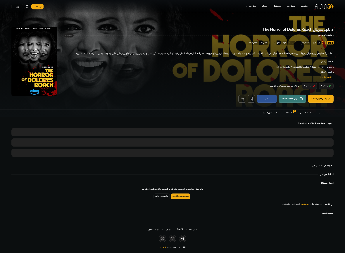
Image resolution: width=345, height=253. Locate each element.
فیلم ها (304, 6)
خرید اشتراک (37, 6)
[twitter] (162, 238)
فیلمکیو (163, 247)
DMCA (180, 229)
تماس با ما (193, 229)
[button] (242, 99)
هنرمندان (277, 6)
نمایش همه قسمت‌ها (290, 99)
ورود (17, 6)
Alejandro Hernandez (300, 67)
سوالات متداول (154, 229)
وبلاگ (264, 6)
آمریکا (323, 72)
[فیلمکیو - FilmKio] (324, 6)
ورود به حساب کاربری (180, 196)
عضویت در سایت (161, 196)
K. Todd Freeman (317, 67)
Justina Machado (283, 67)
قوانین (168, 229)
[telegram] (182, 238)
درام (284, 43)
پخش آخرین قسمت (319, 99)
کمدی (279, 43)
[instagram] (172, 238)
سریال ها (291, 6)
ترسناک (290, 43)
